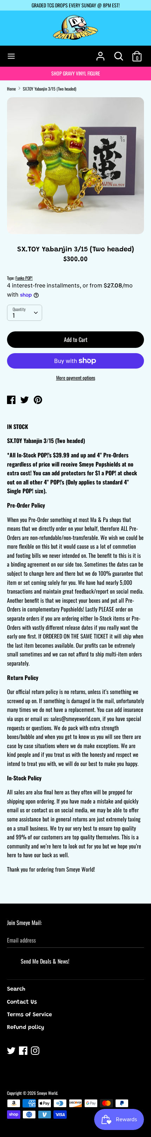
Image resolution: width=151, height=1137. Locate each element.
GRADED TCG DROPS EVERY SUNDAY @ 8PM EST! (76, 5)
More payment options (75, 377)
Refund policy (25, 1027)
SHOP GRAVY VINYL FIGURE (75, 73)
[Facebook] (24, 1051)
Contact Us (22, 1002)
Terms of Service (29, 1015)
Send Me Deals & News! (45, 961)
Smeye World (47, 1093)
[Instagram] (36, 1051)
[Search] (119, 53)
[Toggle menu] (11, 56)
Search (16, 989)
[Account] (100, 53)
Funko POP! (24, 278)
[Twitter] (12, 1051)
